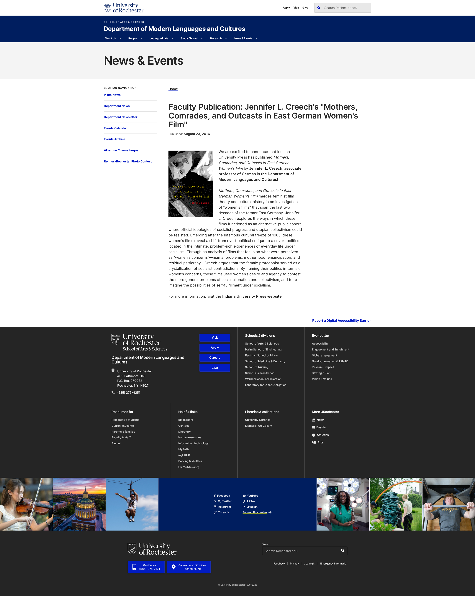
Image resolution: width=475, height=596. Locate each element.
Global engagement (324, 355)
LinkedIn (252, 507)
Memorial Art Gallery (258, 426)
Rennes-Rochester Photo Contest (128, 161)
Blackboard (185, 420)
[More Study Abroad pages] (202, 38)
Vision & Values (322, 379)
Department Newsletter (120, 117)
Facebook (223, 496)
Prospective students (125, 420)
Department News (117, 106)
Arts (320, 442)
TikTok (251, 501)
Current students (123, 426)
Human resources (189, 437)
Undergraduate (159, 38)
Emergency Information (333, 563)
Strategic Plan (321, 373)
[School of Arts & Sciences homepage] (140, 342)
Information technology (193, 443)
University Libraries (257, 420)
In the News (112, 95)
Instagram (224, 507)
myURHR (184, 455)
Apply (286, 7)
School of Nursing (256, 367)
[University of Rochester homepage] (123, 7)
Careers (214, 357)
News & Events (243, 38)
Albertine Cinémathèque (121, 150)
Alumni (116, 443)
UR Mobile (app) (188, 467)
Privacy (294, 563)
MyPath (183, 449)
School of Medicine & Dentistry (265, 361)
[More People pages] (141, 38)
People (132, 38)
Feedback (279, 563)
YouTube (252, 496)
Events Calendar (115, 128)
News (321, 420)
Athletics (323, 435)
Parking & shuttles (190, 461)
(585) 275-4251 (128, 392)
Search (266, 544)
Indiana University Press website (252, 296)
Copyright (309, 563)
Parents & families (123, 432)
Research (216, 38)
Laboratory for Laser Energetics (265, 385)
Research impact (323, 367)
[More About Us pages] (120, 38)
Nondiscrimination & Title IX (330, 361)
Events (321, 427)
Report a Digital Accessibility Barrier (341, 320)
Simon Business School (260, 373)
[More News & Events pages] (256, 38)
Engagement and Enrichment (330, 349)
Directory (184, 432)
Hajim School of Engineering (263, 349)
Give (305, 7)
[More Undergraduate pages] (172, 38)
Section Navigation (120, 88)
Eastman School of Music (261, 355)
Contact (183, 426)
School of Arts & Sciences (124, 22)
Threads (223, 512)
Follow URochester (255, 512)
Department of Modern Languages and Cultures (174, 29)
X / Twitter (225, 501)
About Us (110, 38)
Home (173, 89)
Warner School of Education (263, 379)
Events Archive (114, 139)
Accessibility (320, 343)
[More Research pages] (226, 38)
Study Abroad (189, 38)
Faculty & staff (121, 437)
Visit (296, 7)
